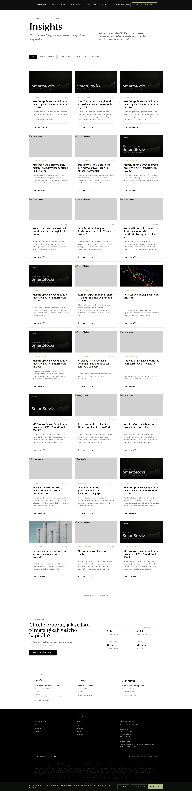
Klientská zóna (122, 4)
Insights (80, 735)
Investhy (95, 57)
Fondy (64, 4)
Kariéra (102, 5)
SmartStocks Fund (41, 725)
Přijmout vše (155, 786)
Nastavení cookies (152, 756)
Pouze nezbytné (139, 786)
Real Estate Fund (40, 721)
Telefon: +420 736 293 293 (129, 725)
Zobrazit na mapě (43, 700)
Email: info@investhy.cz (128, 721)
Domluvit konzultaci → (144, 5)
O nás (54, 5)
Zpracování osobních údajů (137, 756)
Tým (78, 725)
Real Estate (81, 57)
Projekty (80, 728)
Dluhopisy (75, 5)
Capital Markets (47, 57)
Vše (33, 57)
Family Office (90, 5)
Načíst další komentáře (96, 595)
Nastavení (123, 786)
